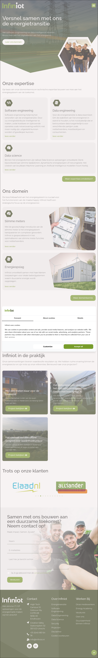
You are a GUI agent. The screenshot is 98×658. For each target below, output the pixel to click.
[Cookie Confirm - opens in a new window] (92, 310)
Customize (47, 346)
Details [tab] (80, 318)
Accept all (78, 346)
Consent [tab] (17, 318)
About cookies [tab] (49, 318)
